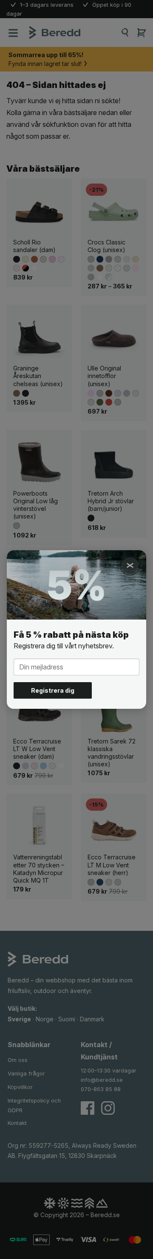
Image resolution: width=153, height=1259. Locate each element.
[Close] (130, 565)
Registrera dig (52, 690)
